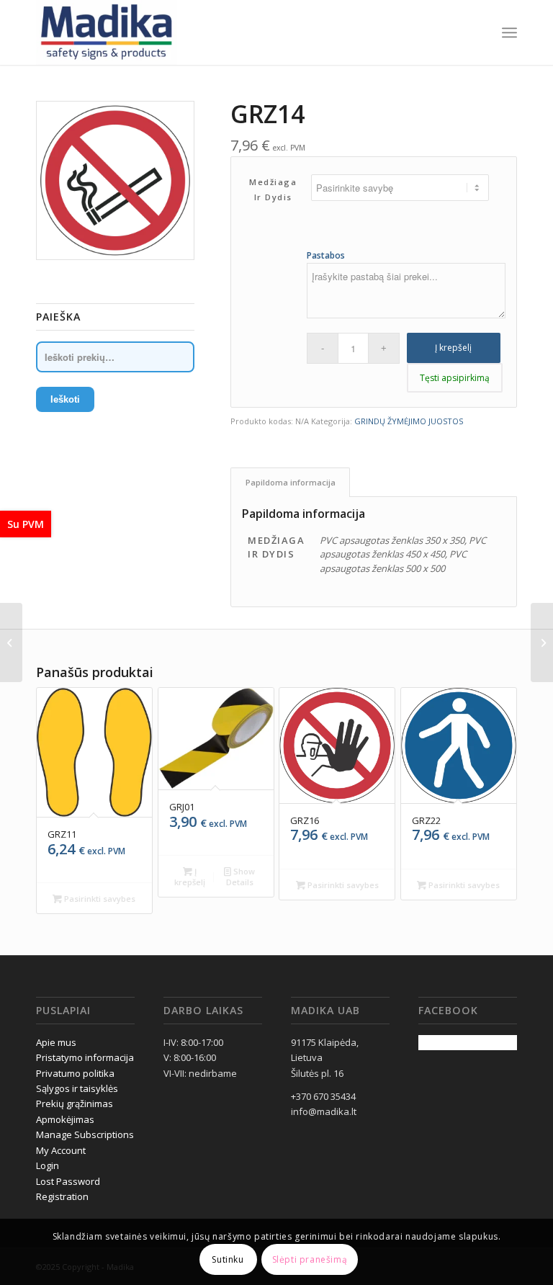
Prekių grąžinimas (74, 1103)
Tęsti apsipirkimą (455, 378)
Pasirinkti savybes (98, 898)
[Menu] (509, 32)
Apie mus (56, 1042)
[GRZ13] (11, 642)
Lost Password (68, 1181)
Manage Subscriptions (85, 1134)
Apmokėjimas (65, 1119)
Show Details (241, 876)
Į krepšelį (453, 347)
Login (47, 1165)
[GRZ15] (542, 642)
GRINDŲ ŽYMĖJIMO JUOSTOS (408, 421)
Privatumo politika (75, 1073)
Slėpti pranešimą (310, 1259)
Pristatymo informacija (85, 1057)
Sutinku (227, 1259)
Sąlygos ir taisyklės (77, 1088)
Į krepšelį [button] (189, 876)
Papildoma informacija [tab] (291, 482)
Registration (62, 1196)
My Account (61, 1150)
